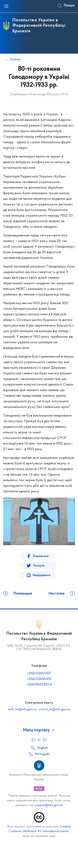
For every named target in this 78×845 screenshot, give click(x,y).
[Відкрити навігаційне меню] (6, 6)
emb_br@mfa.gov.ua (22, 709)
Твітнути (39, 565)
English (42, 748)
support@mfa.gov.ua (48, 805)
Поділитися (40, 556)
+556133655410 (39, 679)
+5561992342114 (39, 685)
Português (42, 754)
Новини (15, 59)
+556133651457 (39, 673)
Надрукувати (41, 575)
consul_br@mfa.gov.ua (54, 709)
